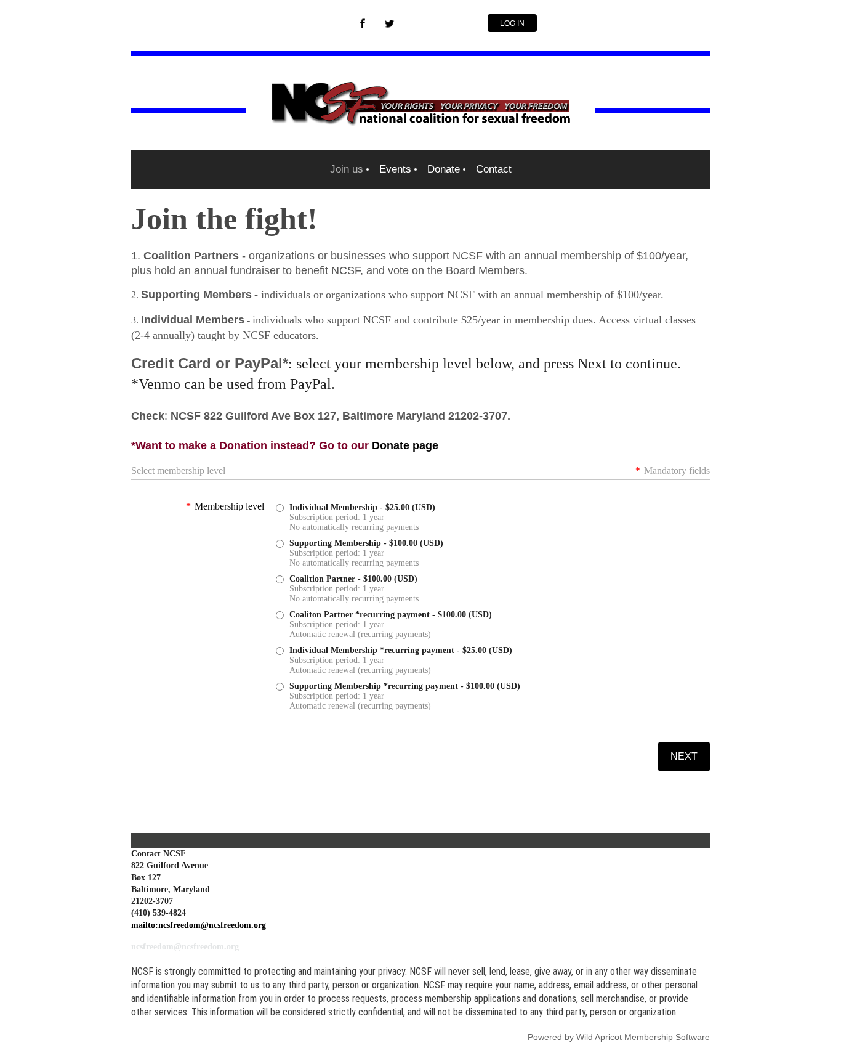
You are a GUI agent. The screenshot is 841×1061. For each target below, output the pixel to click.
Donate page (405, 445)
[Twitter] (389, 23)
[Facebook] (362, 23)
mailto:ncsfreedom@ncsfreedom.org (198, 925)
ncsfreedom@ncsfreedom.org (185, 946)
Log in (512, 23)
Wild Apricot (599, 1037)
